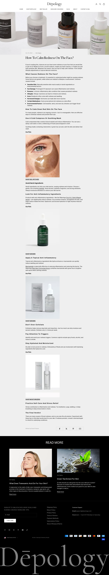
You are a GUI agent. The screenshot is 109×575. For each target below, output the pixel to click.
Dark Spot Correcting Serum (41, 268)
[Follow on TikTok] (27, 530)
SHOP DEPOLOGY (31, 9)
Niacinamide (29, 266)
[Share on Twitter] (66, 429)
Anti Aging (12, 480)
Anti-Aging (38, 53)
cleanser (41, 188)
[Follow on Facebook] (5, 530)
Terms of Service (52, 515)
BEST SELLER (43, 9)
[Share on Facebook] (59, 429)
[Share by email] (80, 429)
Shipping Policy (52, 507)
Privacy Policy (51, 513)
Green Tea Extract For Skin (68, 479)
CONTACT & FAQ (85, 9)
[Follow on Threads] (14, 530)
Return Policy (51, 510)
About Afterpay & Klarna (54, 524)
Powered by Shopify (45, 538)
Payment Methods (52, 518)
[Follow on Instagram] (9, 530)
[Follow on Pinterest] (18, 530)
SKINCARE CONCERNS (57, 9)
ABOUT (75, 9)
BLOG (68, 9)
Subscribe (10, 520)
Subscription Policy (53, 521)
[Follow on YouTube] (23, 530)
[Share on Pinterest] (73, 429)
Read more (12, 494)
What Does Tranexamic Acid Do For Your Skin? (28, 484)
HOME (21, 9)
